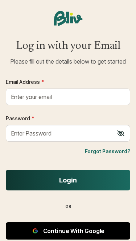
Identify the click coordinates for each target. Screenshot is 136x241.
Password (20, 118)
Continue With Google (74, 230)
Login (68, 180)
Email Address (25, 82)
